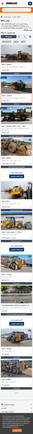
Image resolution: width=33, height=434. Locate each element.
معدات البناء (7, 17)
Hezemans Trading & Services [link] (16, 136)
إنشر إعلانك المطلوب (17, 176)
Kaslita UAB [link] (16, 283)
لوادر (14, 17)
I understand (17, 430)
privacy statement (7, 427)
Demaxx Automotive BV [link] (16, 210)
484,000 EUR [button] (6, 207)
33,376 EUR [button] (5, 70)
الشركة (3, 408)
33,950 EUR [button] (5, 133)
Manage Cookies (14, 425)
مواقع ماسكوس (9, 404)
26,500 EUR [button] (5, 280)
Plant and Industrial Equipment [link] (16, 167)
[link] (16, 54)
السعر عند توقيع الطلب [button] (8, 163)
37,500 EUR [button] (5, 354)
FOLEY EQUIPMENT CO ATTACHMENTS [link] (16, 314)
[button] (8, 36)
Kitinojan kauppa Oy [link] (16, 241)
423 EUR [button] (4, 311)
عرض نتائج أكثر (27, 30)
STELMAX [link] (16, 73)
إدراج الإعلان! (30, 3)
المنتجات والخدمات (7, 412)
